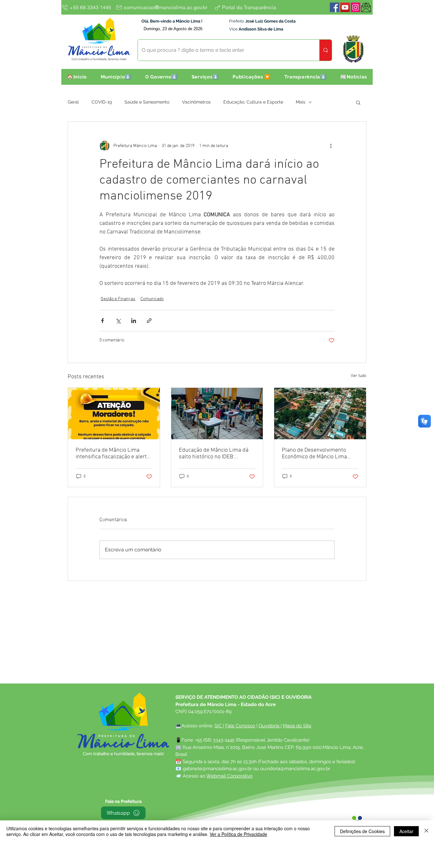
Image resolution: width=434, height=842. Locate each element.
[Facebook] (334, 7)
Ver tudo (358, 376)
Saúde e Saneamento (147, 101)
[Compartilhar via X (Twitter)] (118, 321)
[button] (116, 77)
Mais (300, 101)
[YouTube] (345, 7)
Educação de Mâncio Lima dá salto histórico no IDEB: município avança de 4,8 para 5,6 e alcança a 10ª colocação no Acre (214, 453)
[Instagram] (355, 7)
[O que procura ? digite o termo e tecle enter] (325, 50)
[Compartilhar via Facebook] (102, 321)
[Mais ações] (331, 146)
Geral (73, 101)
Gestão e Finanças (118, 299)
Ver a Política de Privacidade (238, 834)
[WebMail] (366, 7)
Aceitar (406, 831)
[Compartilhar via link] (149, 321)
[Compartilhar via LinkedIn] (134, 321)
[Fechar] (426, 831)
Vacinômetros (196, 101)
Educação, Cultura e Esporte (253, 101)
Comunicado (152, 299)
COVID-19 (102, 101)
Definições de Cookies (362, 831)
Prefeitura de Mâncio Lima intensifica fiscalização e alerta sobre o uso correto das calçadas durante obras (113, 453)
